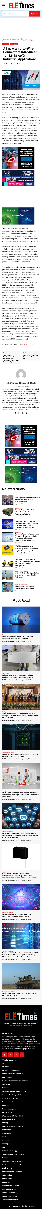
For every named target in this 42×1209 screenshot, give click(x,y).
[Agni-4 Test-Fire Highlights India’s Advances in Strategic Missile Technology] (7, 575)
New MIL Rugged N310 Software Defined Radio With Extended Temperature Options (26, 512)
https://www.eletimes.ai (21, 386)
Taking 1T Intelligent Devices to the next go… (30, 356)
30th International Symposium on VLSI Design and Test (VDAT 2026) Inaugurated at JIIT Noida (20, 716)
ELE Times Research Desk (12, 64)
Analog (4, 711)
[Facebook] (15, 413)
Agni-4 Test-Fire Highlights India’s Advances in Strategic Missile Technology (27, 575)
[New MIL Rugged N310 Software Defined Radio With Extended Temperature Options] (7, 512)
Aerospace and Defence (21, 571)
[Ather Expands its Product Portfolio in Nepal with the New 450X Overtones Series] (7, 500)
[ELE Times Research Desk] (21, 374)
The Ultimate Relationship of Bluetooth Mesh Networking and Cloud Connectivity (11, 358)
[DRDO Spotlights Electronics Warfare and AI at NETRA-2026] (21, 976)
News (9, 39)
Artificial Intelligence (7, 831)
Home (4, 39)
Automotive (18, 496)
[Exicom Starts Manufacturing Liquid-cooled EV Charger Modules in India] (21, 658)
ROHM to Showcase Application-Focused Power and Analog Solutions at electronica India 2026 (20, 795)
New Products (13, 44)
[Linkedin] (19, 413)
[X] (23, 413)
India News (15, 39)
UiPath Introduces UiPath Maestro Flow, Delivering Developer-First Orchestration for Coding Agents (20, 835)
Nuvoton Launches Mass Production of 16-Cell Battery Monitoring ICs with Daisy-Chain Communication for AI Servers (20, 955)
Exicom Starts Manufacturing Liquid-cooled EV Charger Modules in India (18, 676)
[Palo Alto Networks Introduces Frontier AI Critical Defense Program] (21, 737)
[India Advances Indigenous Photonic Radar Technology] (7, 587)
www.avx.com (29, 344)
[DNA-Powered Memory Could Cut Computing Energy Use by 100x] (21, 897)
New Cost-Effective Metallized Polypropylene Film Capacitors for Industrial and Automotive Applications (19, 876)
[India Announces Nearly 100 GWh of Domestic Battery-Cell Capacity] (21, 620)
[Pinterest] (16, 1054)
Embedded (17, 545)
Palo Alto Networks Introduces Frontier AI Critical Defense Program (20, 755)
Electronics (18, 519)
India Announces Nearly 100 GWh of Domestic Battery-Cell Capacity (17, 638)
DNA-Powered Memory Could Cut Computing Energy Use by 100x (16, 915)
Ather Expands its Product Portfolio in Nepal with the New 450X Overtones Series (27, 500)
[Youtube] (26, 413)
